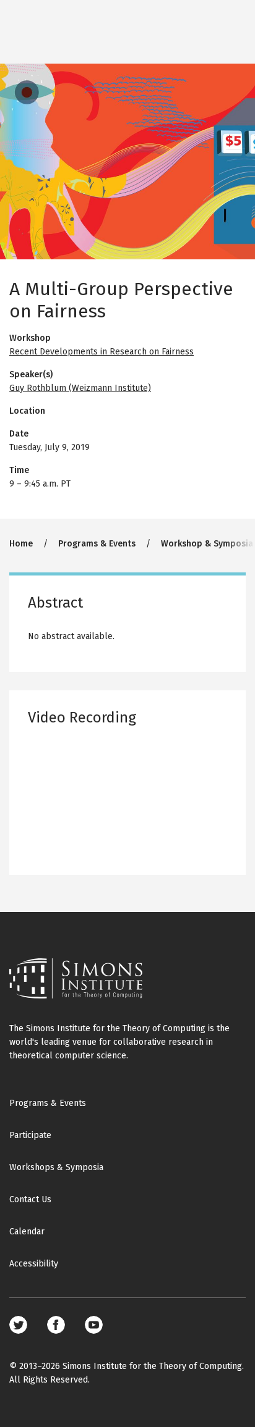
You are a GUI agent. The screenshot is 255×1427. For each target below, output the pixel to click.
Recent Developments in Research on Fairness (101, 351)
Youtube (94, 1325)
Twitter (18, 1325)
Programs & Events (97, 543)
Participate (30, 1135)
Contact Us (30, 1199)
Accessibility (33, 1263)
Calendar (27, 1231)
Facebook (56, 1325)
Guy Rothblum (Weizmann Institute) (80, 388)
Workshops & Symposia (56, 1167)
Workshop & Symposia (207, 543)
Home (21, 543)
